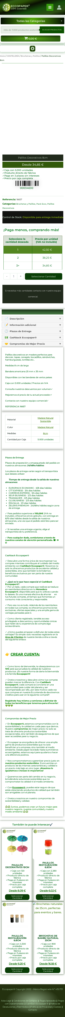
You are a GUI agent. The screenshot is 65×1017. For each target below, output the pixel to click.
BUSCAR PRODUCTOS (52, 30)
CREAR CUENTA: (25, 654)
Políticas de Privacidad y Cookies (46, 1006)
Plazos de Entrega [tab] (20, 331)
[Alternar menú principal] (49, 7)
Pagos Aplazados (47, 1000)
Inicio (2, 56)
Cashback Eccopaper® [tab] (23, 337)
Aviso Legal (6, 1000)
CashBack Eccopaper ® (37, 1003)
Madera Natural (45, 427)
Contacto (32, 1009)
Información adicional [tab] (22, 325)
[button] (32, 49)
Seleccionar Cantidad (43, 276)
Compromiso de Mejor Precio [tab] (27, 343)
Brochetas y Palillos (30, 56)
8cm (45, 433)
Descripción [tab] (16, 318)
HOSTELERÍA (13, 56)
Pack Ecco (41, 204)
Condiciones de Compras (25, 1000)
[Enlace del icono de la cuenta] (59, 7)
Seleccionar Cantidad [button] (17, 897)
